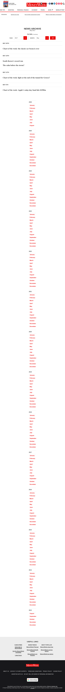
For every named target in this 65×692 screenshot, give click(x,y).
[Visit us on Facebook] (50, 4)
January (32, 105)
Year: (11, 38)
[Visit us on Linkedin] (54, 4)
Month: (32, 38)
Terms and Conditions (35, 671)
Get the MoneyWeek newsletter (18, 652)
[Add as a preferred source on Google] (32, 680)
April (31, 114)
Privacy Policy (47, 671)
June (31, 119)
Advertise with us (17, 674)
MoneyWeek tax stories (46, 654)
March (31, 111)
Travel (43, 10)
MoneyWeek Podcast (32, 647)
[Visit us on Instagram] (59, 4)
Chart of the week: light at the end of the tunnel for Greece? (26, 77)
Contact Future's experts (18, 671)
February (32, 108)
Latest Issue (18, 655)
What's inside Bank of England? (54, 14)
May (31, 117)
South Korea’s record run (13, 61)
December (33, 165)
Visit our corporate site (52, 686)
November (33, 162)
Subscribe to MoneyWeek (18, 647)
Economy (34, 10)
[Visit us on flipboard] (61, 4)
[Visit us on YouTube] (57, 4)
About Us (6, 671)
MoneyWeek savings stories (47, 650)
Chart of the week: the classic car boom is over (21, 48)
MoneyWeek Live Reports (32, 654)
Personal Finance (23, 10)
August (32, 125)
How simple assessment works (32, 14)
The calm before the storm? (13, 65)
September (33, 157)
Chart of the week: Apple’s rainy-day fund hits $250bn (24, 90)
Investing (11, 10)
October (32, 160)
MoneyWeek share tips (46, 647)
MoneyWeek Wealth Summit (32, 650)
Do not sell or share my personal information (39, 674)
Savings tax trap (15, 14)
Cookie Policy (57, 671)
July (31, 122)
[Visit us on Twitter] (52, 4)
